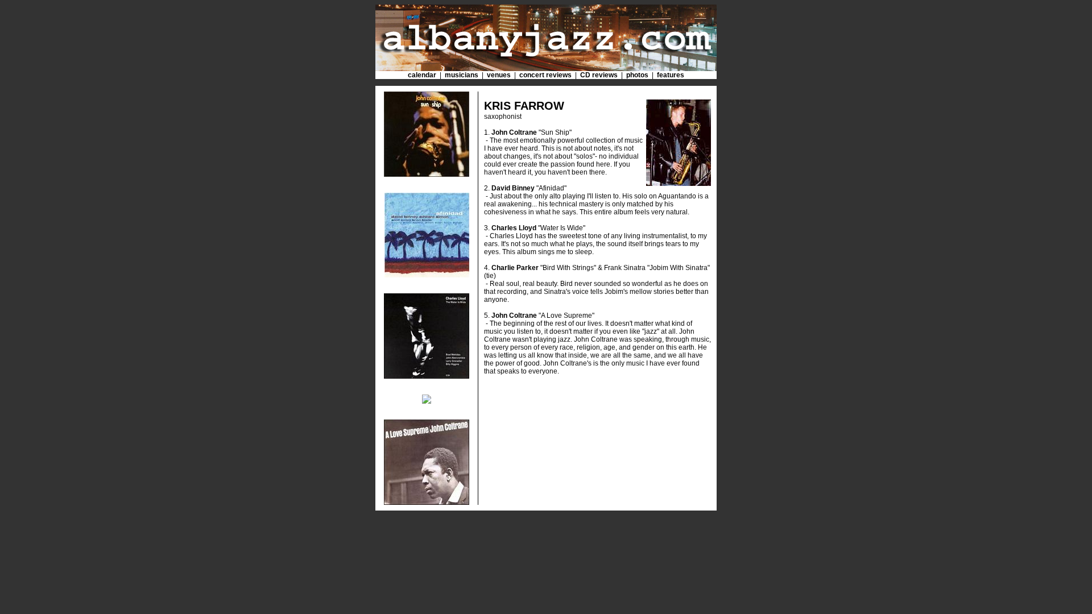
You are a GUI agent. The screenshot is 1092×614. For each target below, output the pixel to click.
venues (499, 75)
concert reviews (545, 75)
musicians (461, 75)
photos (637, 75)
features (670, 75)
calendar (422, 75)
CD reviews (599, 75)
